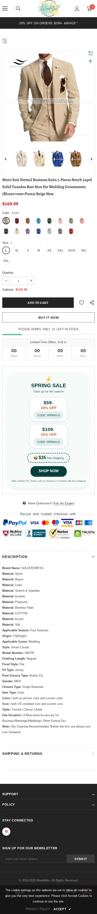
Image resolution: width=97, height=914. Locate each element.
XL (17, 250)
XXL (60, 250)
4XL (83, 250)
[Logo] (49, 8)
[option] (48, 23)
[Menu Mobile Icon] (5, 8)
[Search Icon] (18, 8)
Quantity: (8, 272)
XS (49, 250)
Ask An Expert (63, 503)
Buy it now (48, 317)
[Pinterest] (6, 832)
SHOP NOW (49, 471)
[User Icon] (77, 8)
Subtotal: (8, 289)
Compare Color (79, 134)
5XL (6, 261)
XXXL (72, 250)
